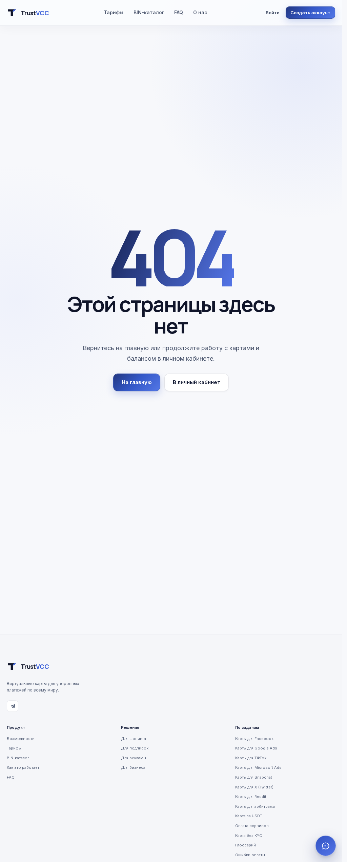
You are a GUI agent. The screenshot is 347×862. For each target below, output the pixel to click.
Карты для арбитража (255, 806)
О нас (200, 12)
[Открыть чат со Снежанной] (325, 846)
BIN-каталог (149, 12)
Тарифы (113, 12)
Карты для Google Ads (256, 748)
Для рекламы (133, 758)
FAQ (178, 12)
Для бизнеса (133, 767)
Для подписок (134, 748)
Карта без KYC (248, 835)
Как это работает (23, 767)
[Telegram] (12, 706)
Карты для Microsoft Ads (258, 767)
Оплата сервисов (252, 825)
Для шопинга (133, 738)
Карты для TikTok (250, 758)
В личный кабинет (196, 382)
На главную (137, 382)
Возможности (21, 738)
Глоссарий (245, 845)
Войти (273, 12)
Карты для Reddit (250, 796)
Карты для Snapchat (253, 777)
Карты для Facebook (254, 738)
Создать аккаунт (310, 12)
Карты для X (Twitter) (254, 787)
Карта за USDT (248, 816)
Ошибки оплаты (250, 855)
